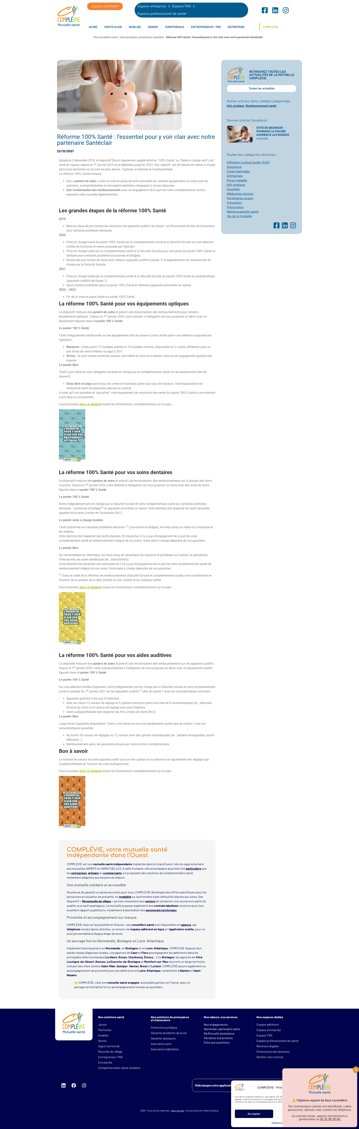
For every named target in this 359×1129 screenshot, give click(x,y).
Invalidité (233, 189)
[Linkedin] (63, 1085)
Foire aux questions (217, 1042)
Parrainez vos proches (218, 1038)
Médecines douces (240, 194)
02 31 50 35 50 (330, 1119)
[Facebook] (73, 1085)
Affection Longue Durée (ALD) (248, 162)
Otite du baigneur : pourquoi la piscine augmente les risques (272, 131)
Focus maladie (237, 180)
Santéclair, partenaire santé (222, 1029)
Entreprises (235, 176)
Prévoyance (235, 207)
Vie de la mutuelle (239, 216)
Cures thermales (238, 171)
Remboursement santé (261, 106)
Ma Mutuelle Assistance (219, 1033)
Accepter (254, 1114)
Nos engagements (216, 1024)
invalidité (125, 896)
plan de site (177, 1111)
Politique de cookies (279, 1123)
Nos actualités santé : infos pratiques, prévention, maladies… (129, 37)
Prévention (234, 202)
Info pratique (235, 106)
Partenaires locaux (240, 198)
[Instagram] (84, 1085)
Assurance (234, 167)
